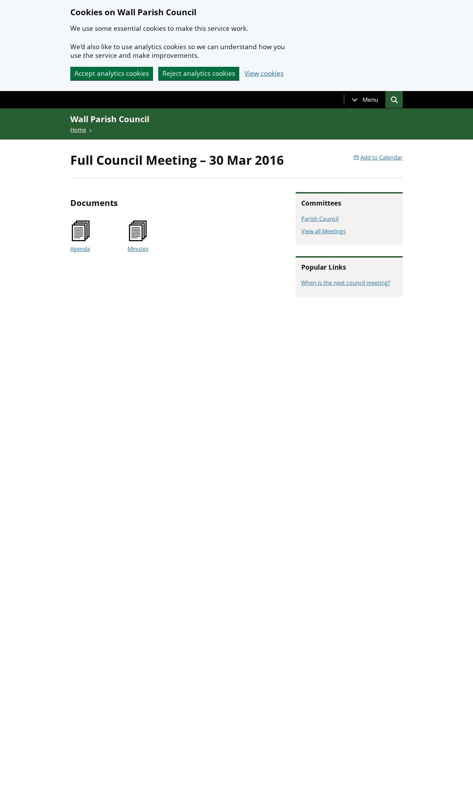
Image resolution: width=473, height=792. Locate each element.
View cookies (264, 73)
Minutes (138, 249)
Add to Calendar (381, 157)
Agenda (80, 249)
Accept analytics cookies (111, 73)
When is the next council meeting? (345, 283)
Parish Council (320, 219)
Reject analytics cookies (198, 73)
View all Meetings (323, 231)
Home (78, 130)
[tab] (364, 99)
